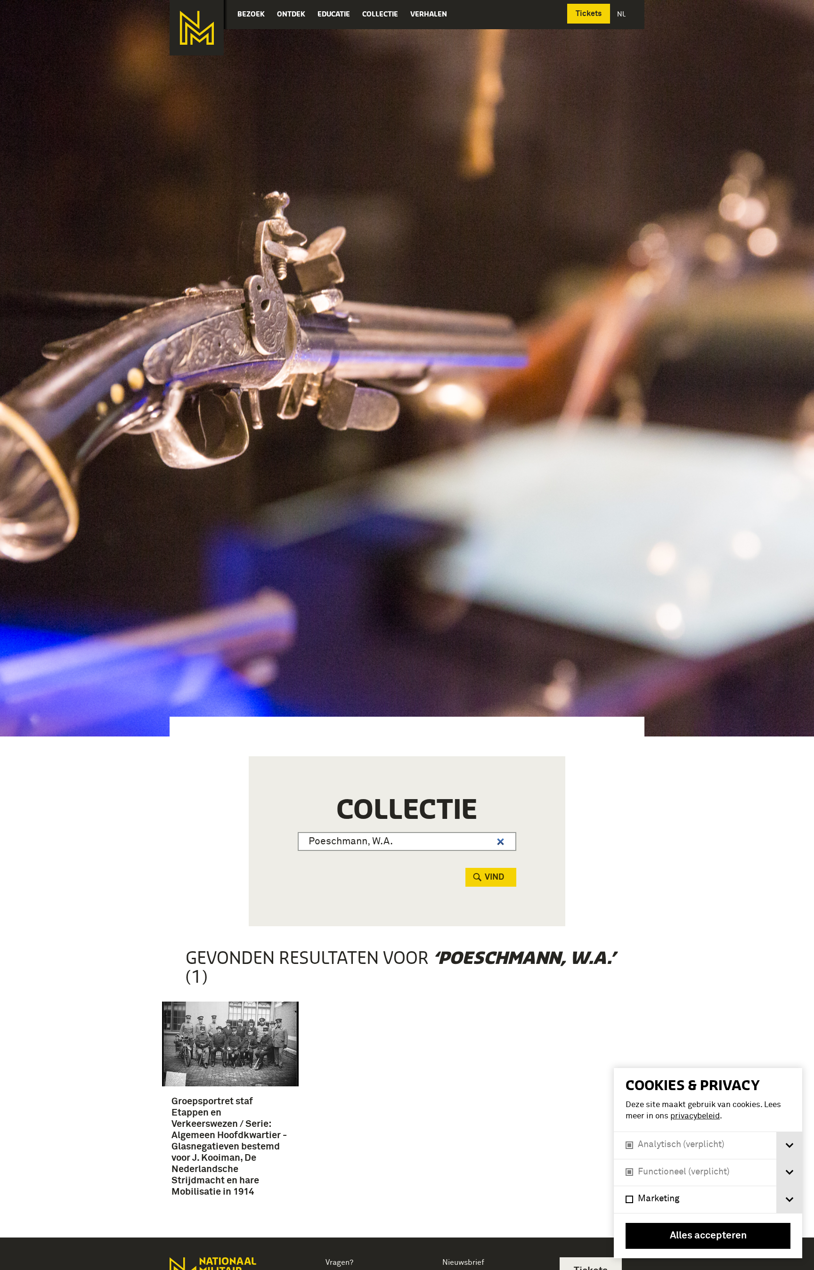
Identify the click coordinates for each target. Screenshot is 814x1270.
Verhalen (428, 13)
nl (622, 14)
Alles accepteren (708, 1236)
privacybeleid (695, 1116)
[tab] (789, 1145)
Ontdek (291, 13)
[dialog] (708, 1163)
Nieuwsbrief (463, 1262)
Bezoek (251, 13)
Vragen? (339, 1262)
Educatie (333, 13)
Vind (494, 877)
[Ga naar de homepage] (197, 28)
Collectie (380, 13)
